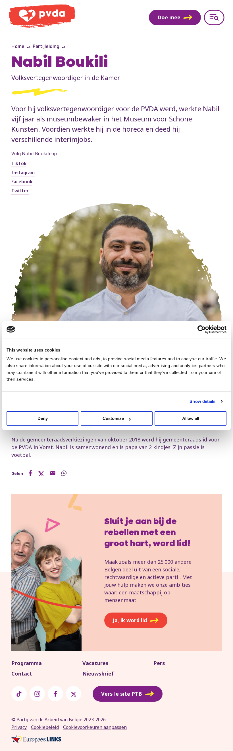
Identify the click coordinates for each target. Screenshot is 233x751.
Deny (43, 418)
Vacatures (95, 663)
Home (17, 46)
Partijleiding (46, 46)
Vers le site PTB (121, 693)
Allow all (190, 418)
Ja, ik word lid (130, 620)
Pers (159, 663)
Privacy (19, 727)
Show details (202, 401)
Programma (26, 663)
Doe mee (168, 17)
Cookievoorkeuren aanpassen (95, 727)
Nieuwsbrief (98, 673)
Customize (113, 418)
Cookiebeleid (45, 727)
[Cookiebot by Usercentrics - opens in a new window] (201, 329)
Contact (21, 673)
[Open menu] (214, 17)
